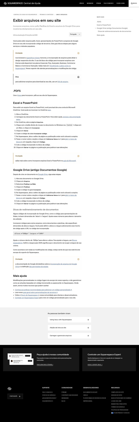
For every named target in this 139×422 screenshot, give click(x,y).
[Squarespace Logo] (9, 389)
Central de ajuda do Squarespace (25, 14)
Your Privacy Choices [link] (121, 413)
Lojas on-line (116, 401)
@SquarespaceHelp (49, 398)
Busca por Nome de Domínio (121, 398)
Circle (85, 395)
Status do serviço (49, 395)
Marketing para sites (119, 404)
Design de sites (116, 395)
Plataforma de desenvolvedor (94, 398)
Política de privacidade (119, 410)
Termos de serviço (118, 407)
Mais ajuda (100, 35)
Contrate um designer (70, 395)
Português (13, 396)
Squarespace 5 (47, 401)
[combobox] (75, 34)
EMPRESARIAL (87, 401)
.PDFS (99, 22)
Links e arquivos (61, 14)
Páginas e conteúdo (46, 14)
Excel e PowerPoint (104, 25)
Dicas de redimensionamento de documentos (114, 31)
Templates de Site (117, 392)
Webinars (65, 398)
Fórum (64, 392)
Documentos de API (90, 392)
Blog (63, 401)
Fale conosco (47, 392)
